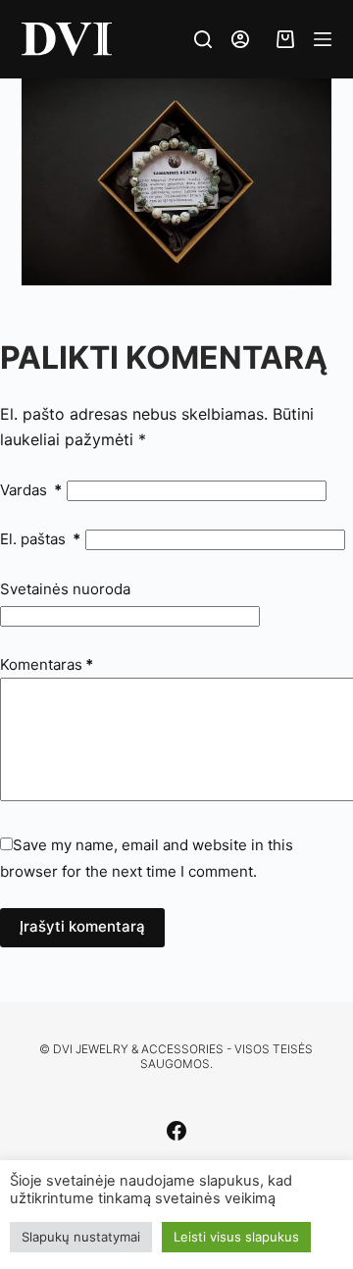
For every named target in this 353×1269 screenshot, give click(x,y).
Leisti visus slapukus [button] (236, 1236)
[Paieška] (203, 39)
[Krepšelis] (281, 39)
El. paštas (40, 539)
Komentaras (46, 664)
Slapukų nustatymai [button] (81, 1236)
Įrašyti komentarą (82, 926)
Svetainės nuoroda (65, 589)
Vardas (31, 490)
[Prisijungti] (240, 39)
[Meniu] (322, 39)
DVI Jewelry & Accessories (138, 1048)
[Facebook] (176, 1131)
